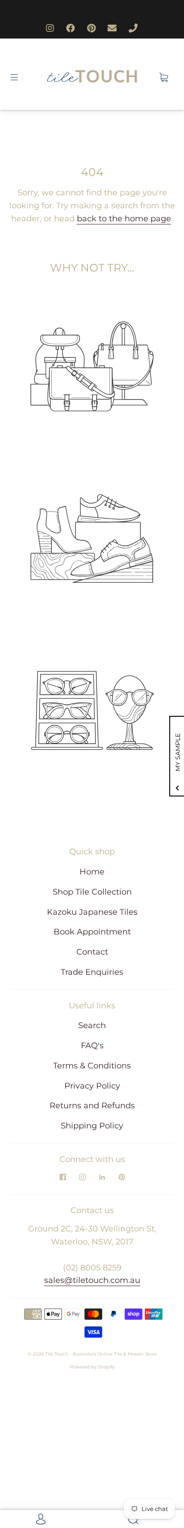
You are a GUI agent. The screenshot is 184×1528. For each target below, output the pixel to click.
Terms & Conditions (92, 1066)
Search (92, 1025)
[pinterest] (121, 1177)
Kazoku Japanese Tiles (92, 912)
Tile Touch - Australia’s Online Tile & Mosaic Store (101, 1354)
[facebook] (62, 1177)
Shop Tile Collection (92, 892)
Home (92, 872)
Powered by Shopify (92, 1367)
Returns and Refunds (92, 1105)
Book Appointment (92, 932)
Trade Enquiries (92, 972)
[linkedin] (102, 1177)
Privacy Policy (92, 1086)
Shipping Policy (92, 1126)
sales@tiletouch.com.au (92, 1280)
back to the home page (124, 219)
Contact (92, 952)
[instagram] (82, 1177)
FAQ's (92, 1045)
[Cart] (163, 77)
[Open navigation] (20, 77)
